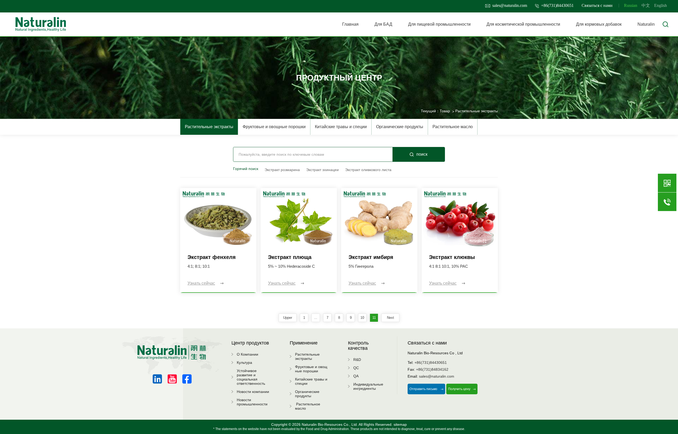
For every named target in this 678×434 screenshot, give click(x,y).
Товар (445, 111)
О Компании (247, 354)
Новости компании (253, 392)
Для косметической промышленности (523, 24)
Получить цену (459, 389)
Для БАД (383, 24)
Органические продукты (399, 126)
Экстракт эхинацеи (322, 170)
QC (356, 368)
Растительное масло (452, 126)
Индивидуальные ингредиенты (368, 386)
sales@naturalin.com (509, 5)
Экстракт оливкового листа (368, 170)
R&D (357, 359)
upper (287, 318)
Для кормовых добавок (599, 24)
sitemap (400, 424)
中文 (645, 5)
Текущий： (430, 111)
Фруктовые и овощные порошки (274, 126)
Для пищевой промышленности (439, 24)
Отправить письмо (423, 389)
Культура (244, 362)
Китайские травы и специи (341, 126)
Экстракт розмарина (282, 170)
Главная (350, 24)
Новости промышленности (252, 402)
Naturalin (646, 24)
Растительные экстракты (209, 126)
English (660, 5)
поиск (421, 154)
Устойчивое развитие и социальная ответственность (251, 377)
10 (362, 318)
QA (356, 376)
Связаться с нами (597, 5)
